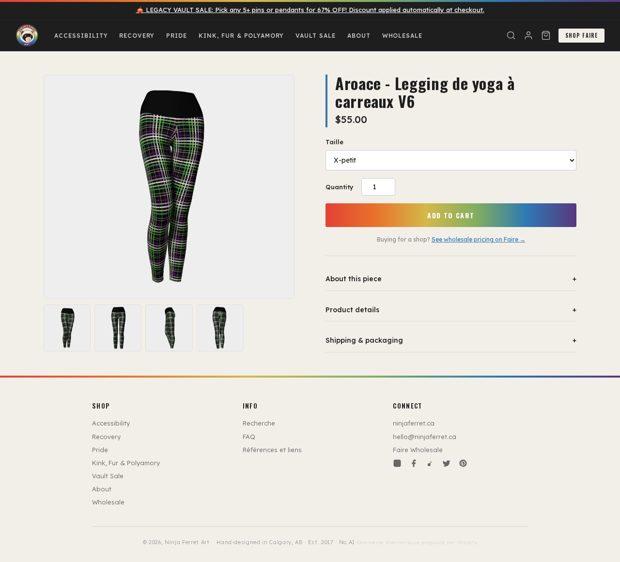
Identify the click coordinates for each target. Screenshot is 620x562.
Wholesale (402, 35)
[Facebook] (413, 463)
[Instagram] (397, 463)
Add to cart (450, 215)
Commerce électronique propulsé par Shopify (417, 542)
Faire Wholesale (418, 450)
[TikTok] (430, 463)
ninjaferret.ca (413, 423)
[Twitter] (446, 463)
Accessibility (81, 35)
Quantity (340, 187)
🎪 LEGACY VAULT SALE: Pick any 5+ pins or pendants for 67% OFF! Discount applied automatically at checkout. (310, 10)
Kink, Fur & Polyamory (241, 35)
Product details (451, 309)
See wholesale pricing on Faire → (479, 239)
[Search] (511, 35)
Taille (334, 142)
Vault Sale (315, 35)
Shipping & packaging (451, 340)
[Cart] (546, 35)
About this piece (451, 278)
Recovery (137, 35)
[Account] (528, 35)
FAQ (249, 436)
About (359, 35)
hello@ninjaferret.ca (424, 436)
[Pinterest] (463, 463)
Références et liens (272, 450)
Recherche (259, 423)
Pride (176, 35)
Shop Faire (581, 35)
